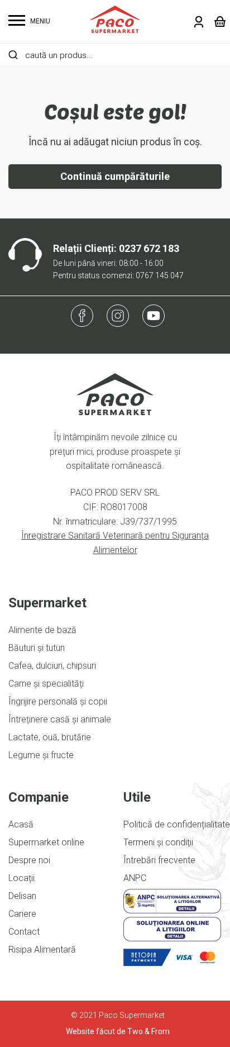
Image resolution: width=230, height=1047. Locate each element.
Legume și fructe (41, 755)
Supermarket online (46, 842)
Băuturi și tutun (36, 648)
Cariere (22, 913)
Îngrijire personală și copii (57, 701)
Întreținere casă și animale (59, 719)
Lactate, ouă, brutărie (49, 737)
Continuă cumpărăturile (115, 176)
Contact (24, 931)
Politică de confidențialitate (176, 824)
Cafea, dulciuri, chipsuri (52, 665)
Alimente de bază (42, 630)
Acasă (20, 824)
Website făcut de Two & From (118, 1031)
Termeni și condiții (158, 842)
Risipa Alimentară (42, 949)
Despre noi (29, 860)
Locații (21, 878)
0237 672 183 (149, 248)
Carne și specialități (46, 683)
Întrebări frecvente (159, 860)
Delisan (22, 896)
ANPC (134, 878)
